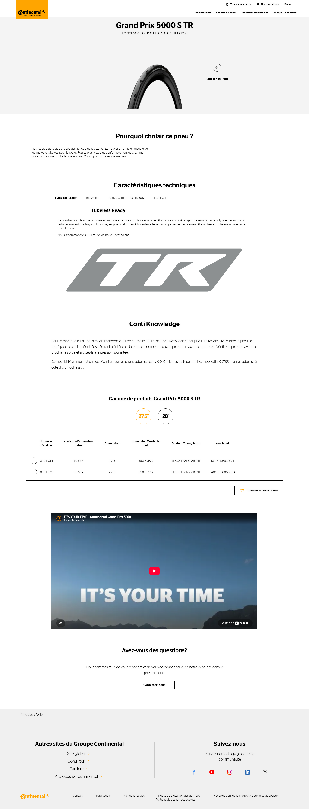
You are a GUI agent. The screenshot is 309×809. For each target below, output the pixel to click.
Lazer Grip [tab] (161, 197)
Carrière (76, 769)
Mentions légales (134, 795)
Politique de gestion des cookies (176, 799)
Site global (76, 753)
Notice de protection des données (179, 795)
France (288, 4)
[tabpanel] (154, 252)
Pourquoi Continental (285, 13)
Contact (78, 795)
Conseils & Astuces (226, 13)
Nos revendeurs (270, 4)
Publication (103, 795)
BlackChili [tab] (92, 197)
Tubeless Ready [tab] (66, 197)
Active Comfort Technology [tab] (126, 197)
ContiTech (76, 761)
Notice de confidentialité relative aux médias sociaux (246, 795)
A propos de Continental (76, 776)
